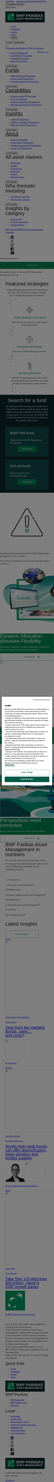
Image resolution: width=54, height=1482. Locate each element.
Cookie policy (9, 765)
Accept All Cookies (27, 779)
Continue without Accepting (41, 699)
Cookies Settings (27, 772)
